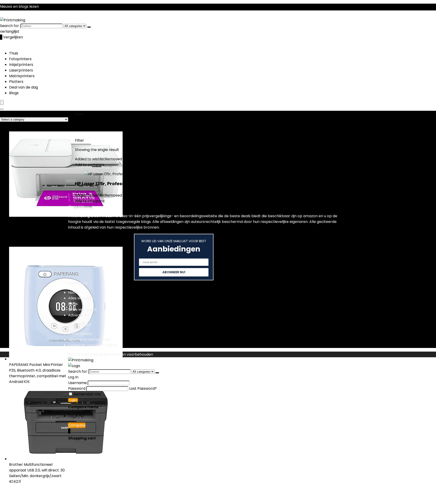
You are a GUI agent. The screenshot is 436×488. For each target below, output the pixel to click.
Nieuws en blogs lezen (19, 6)
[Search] (2, 109)
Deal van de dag (23, 87)
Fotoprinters (20, 59)
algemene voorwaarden (89, 339)
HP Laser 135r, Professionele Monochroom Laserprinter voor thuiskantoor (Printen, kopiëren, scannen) (193, 183)
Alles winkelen (80, 298)
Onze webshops (82, 309)
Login (73, 400)
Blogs (14, 93)
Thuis (13, 53)
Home (79, 114)
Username (77, 382)
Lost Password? (143, 388)
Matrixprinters (22, 76)
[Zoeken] (89, 27)
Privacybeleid (80, 333)
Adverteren (78, 315)
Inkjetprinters (21, 64)
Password (76, 388)
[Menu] (2, 102)
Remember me (87, 394)
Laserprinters (21, 70)
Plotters (16, 81)
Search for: (10, 25)
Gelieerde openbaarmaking (93, 345)
